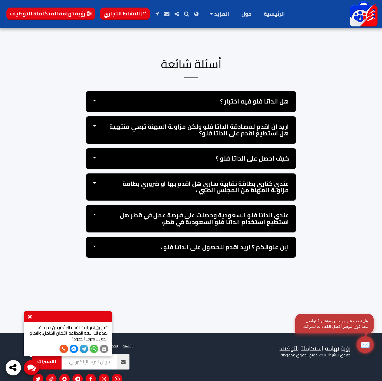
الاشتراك (46, 361)
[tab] (191, 101)
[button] (186, 14)
